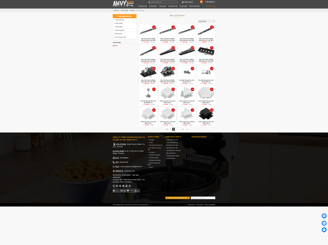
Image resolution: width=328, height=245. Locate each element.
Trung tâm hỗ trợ (171, 158)
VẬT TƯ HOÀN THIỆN (120, 37)
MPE (115, 45)
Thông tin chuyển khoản (173, 155)
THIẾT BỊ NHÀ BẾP (119, 30)
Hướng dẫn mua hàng (172, 140)
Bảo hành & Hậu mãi (172, 148)
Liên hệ (151, 167)
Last (187, 129)
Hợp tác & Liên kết (154, 157)
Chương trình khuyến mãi (155, 145)
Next (183, 129)
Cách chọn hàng (211, 6)
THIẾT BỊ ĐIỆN (118, 26)
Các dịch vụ (152, 152)
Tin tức (151, 142)
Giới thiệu (151, 140)
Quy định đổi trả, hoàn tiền (173, 150)
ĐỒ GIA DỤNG (118, 33)
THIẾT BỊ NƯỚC (119, 23)
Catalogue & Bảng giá (154, 160)
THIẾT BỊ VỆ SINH (119, 20)
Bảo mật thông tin (171, 153)
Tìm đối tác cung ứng (154, 155)
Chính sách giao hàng (172, 142)
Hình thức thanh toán (172, 145)
